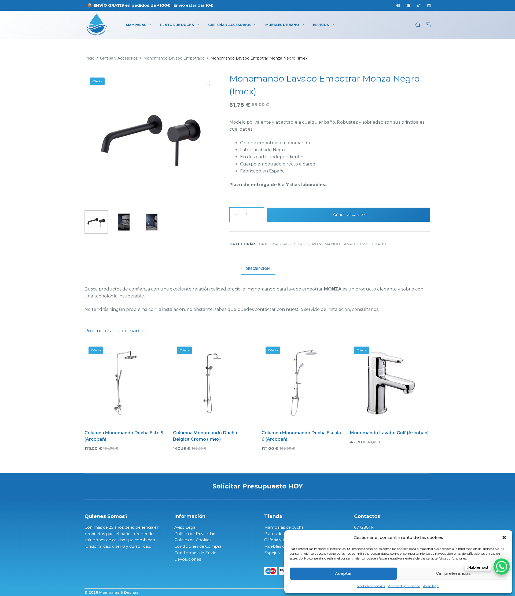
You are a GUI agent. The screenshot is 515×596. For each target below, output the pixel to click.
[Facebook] (398, 5)
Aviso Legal (185, 527)
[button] (504, 537)
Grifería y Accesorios (229, 25)
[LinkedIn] (429, 5)
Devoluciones (187, 559)
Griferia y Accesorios (284, 244)
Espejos (321, 25)
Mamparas (136, 25)
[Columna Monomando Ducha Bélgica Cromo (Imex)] (213, 383)
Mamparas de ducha (284, 527)
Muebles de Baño (282, 25)
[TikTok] (418, 5)
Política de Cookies (192, 540)
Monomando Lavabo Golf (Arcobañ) (389, 432)
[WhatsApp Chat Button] (502, 566)
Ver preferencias (453, 573)
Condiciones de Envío (195, 552)
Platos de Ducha (177, 25)
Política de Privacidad (194, 533)
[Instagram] (408, 5)
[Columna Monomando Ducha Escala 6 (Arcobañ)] (302, 383)
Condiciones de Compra (197, 546)
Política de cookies (371, 586)
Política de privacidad (404, 586)
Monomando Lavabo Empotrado (349, 244)
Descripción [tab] (257, 269)
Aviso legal (431, 586)
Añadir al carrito (349, 214)
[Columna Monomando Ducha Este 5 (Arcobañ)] (124, 383)
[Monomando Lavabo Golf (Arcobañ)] (390, 383)
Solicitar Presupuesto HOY (257, 486)
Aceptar (343, 573)
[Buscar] (417, 25)
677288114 (364, 527)
